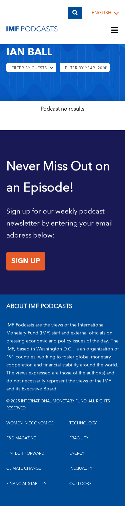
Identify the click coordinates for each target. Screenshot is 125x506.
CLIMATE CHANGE (23, 468)
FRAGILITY (78, 438)
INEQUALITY (80, 468)
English (101, 13)
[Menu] (115, 31)
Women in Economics (30, 423)
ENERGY (76, 453)
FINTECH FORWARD (25, 453)
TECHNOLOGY (83, 423)
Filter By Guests (29, 68)
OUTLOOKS (80, 483)
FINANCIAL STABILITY (26, 483)
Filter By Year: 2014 (85, 68)
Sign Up (25, 261)
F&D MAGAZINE (21, 438)
